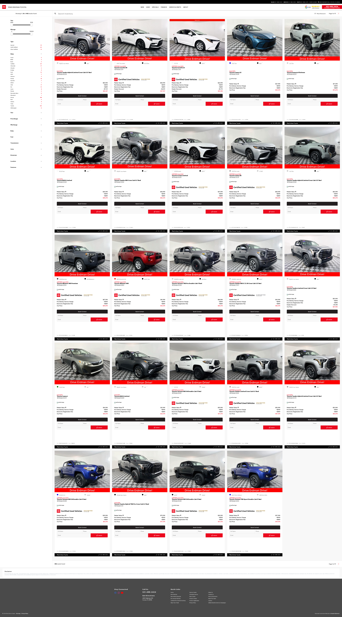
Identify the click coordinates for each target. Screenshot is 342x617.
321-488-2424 (276, 2)
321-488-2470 (302, 2)
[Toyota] (4, 7)
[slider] (12, 25)
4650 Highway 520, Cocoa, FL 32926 (329, 2)
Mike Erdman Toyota (62, 123)
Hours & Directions (332, 7)
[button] (108, 39)
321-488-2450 (289, 2)
